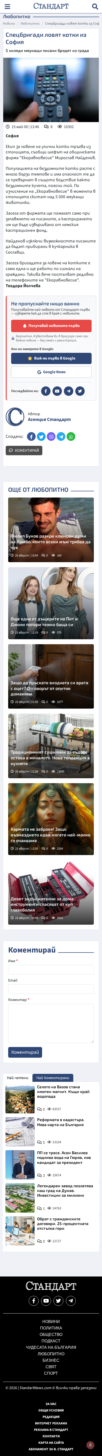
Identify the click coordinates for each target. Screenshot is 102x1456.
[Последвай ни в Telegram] (71, 1301)
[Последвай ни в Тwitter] (58, 1301)
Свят (51, 1367)
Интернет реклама (51, 1423)
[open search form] (95, 6)
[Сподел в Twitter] (41, 436)
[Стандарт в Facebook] (46, 391)
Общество (51, 1334)
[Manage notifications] (90, 1445)
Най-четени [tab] (17, 1078)
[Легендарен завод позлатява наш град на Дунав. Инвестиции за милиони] (20, 1198)
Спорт (51, 1373)
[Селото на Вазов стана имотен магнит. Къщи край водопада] (20, 1099)
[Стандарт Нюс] (51, 1290)
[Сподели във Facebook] (31, 436)
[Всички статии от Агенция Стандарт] (15, 417)
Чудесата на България (51, 1347)
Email (12, 980)
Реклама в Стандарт (51, 1429)
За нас (51, 1404)
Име (13, 961)
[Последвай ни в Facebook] (34, 1301)
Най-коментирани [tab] (52, 1078)
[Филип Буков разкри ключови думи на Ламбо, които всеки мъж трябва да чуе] (51, 530)
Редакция (51, 1416)
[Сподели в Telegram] (61, 436)
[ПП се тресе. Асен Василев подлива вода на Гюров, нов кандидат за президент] (20, 1165)
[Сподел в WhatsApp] (71, 436)
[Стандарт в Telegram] (68, 391)
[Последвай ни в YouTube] (46, 1301)
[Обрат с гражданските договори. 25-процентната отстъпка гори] (20, 1231)
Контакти (51, 1436)
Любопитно (30, 24)
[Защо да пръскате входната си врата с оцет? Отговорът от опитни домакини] (51, 676)
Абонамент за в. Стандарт (51, 1449)
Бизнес (51, 1360)
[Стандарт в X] (80, 391)
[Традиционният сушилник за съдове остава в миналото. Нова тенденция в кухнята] (51, 746)
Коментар (18, 1000)
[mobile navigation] (7, 6)
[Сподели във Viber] (51, 436)
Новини (9, 24)
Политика (51, 1328)
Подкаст (51, 1341)
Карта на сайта (51, 1442)
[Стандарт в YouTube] (57, 391)
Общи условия (51, 1410)
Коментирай (26, 450)
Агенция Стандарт (49, 419)
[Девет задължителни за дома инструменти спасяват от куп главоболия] (51, 892)
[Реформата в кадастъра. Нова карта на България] (20, 1131)
